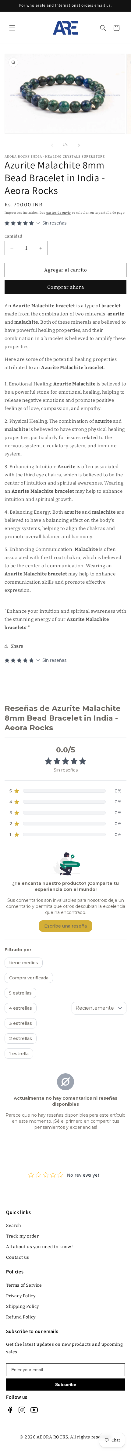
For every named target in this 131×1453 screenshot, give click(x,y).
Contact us (17, 1257)
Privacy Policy (20, 1295)
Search (13, 1225)
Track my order (22, 1236)
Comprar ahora (65, 287)
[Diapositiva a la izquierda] (52, 145)
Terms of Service (24, 1285)
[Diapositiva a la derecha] (79, 145)
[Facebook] (9, 1410)
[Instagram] (22, 1410)
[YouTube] (34, 1410)
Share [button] (17, 646)
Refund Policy (21, 1317)
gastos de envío (58, 213)
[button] (12, 28)
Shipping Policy (22, 1306)
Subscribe (65, 1384)
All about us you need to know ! (40, 1246)
